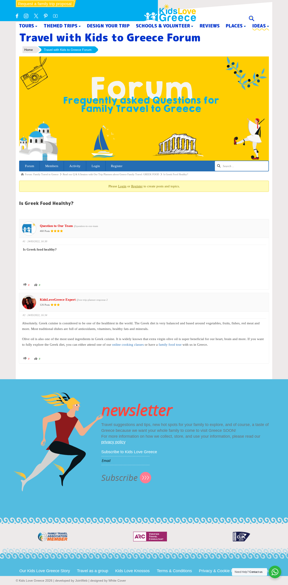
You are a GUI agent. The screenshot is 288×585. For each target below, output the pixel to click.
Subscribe (119, 477)
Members (51, 166)
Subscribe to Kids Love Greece (129, 452)
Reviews (210, 25)
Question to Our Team (56, 226)
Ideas (259, 25)
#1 (24, 241)
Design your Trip (108, 25)
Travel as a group (92, 571)
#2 (24, 315)
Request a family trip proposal (45, 4)
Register (116, 166)
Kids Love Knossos (132, 571)
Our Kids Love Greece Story (44, 571)
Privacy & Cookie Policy (220, 571)
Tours (26, 25)
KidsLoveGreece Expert (58, 299)
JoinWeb (81, 580)
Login (96, 166)
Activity (75, 166)
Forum (29, 166)
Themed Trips (60, 25)
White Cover (117, 580)
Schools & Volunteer (163, 25)
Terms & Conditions (174, 571)
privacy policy (113, 442)
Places (234, 25)
